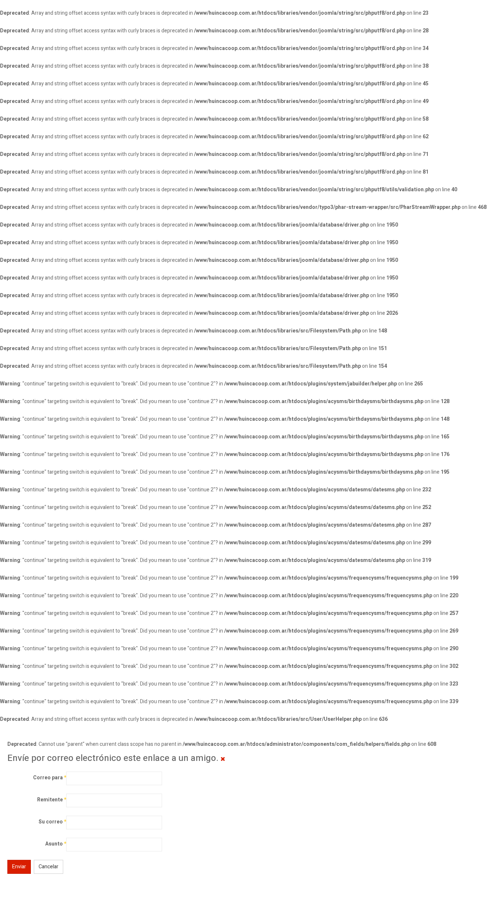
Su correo (52, 822)
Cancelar (48, 867)
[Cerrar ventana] (222, 759)
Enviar (19, 867)
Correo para (49, 778)
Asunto (55, 844)
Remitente (51, 800)
